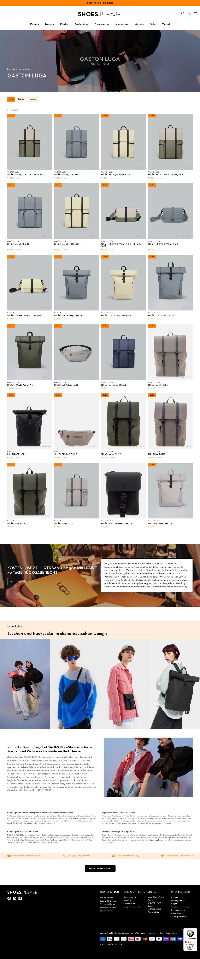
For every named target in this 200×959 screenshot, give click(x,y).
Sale (153, 24)
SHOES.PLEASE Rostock (154, 904)
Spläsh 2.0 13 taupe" (64, 524)
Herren (49, 24)
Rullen (164, 818)
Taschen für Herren (108, 908)
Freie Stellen (176, 913)
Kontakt (174, 898)
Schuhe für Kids (106, 911)
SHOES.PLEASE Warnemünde (154, 910)
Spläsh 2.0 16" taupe (158, 385)
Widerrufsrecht (106, 933)
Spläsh (173, 818)
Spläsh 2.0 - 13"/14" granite (67, 175)
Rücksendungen (178, 910)
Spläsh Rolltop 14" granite (68, 316)
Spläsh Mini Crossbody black (116, 524)
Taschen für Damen (108, 901)
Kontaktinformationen (169, 933)
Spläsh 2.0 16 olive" (17, 524)
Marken (139, 24)
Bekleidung (81, 24)
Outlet (166, 24)
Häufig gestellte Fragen (178, 902)
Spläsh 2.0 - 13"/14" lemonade (115, 175)
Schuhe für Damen (108, 898)
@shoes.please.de (157, 840)
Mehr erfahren (20, 582)
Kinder (64, 24)
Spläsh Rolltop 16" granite (162, 316)
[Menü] (195, 930)
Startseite (12, 69)
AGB (137, 933)
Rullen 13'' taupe (156, 454)
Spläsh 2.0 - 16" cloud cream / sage (165, 175)
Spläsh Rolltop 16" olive (20, 385)
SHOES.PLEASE (78, 818)
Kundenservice (55, 840)
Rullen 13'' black (16, 454)
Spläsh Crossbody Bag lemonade (25, 316)
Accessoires (102, 24)
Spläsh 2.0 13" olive (111, 454)
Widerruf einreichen (100, 868)
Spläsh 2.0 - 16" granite (18, 244)
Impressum (153, 933)
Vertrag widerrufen (179, 917)
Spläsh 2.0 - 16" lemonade (67, 244)
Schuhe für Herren (107, 904)
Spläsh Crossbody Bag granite (164, 244)
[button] (183, 13)
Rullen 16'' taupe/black (160, 524)
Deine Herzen (129, 904)
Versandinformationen (180, 907)
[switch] (190, 948)
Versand (143, 933)
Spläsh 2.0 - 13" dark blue (113, 385)
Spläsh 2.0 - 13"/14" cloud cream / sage (26, 175)
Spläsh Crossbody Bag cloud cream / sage (121, 245)
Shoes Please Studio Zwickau (156, 898)
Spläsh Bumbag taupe (65, 454)
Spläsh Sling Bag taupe (66, 385)
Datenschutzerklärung (123, 933)
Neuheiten (107, 3)
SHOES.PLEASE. (115, 945)
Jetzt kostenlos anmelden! (130, 898)
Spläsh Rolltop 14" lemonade (116, 316)
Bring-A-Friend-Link (132, 907)
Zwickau (21, 840)
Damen (34, 24)
